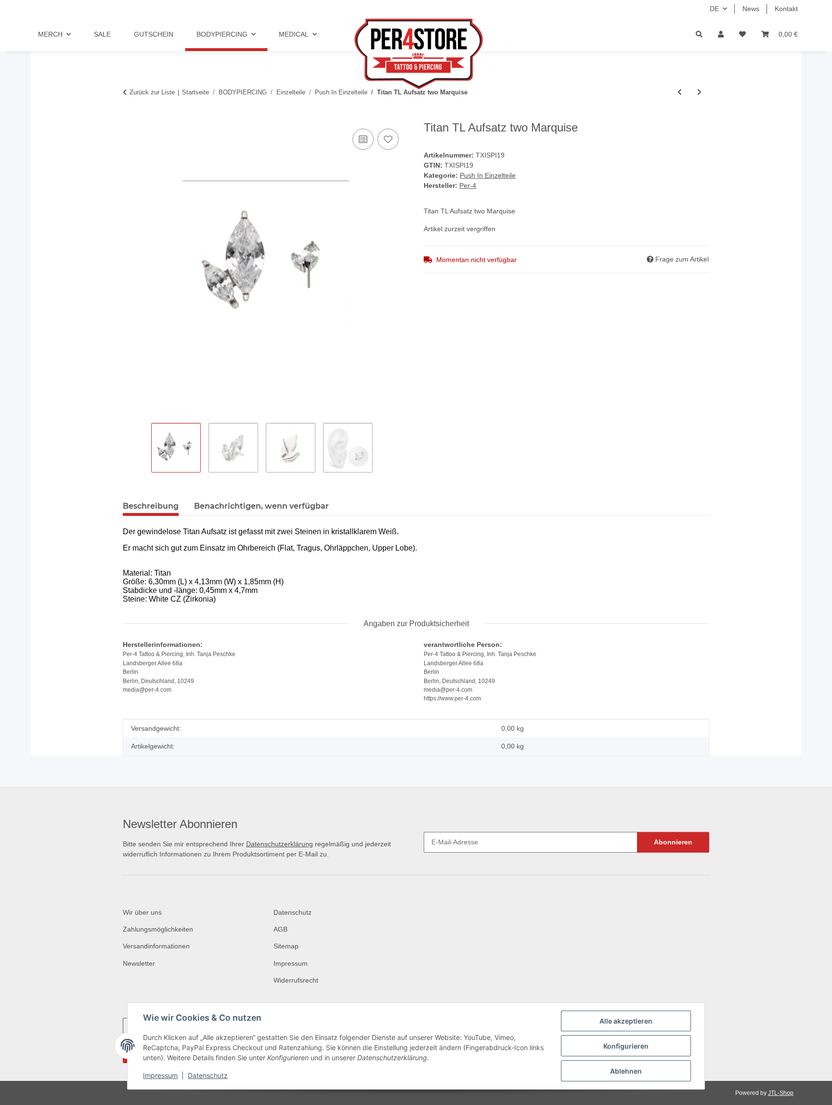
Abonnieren (673, 842)
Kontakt (786, 9)
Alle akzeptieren (625, 1021)
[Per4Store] (416, 54)
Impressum (160, 1075)
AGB (280, 929)
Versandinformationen (156, 946)
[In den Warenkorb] (130, 115)
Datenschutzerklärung (279, 844)
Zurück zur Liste (152, 92)
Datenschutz (208, 1075)
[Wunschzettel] (742, 34)
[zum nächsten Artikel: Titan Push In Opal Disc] (699, 92)
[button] (720, 34)
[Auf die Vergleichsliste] (363, 139)
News (750, 9)
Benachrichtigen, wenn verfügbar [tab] (261, 506)
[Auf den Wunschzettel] (388, 139)
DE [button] (714, 9)
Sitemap (286, 946)
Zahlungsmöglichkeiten (158, 929)
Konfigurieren (626, 1046)
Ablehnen (626, 1071)
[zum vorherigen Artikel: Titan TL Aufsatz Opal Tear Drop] (679, 92)
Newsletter (139, 963)
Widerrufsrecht (295, 980)
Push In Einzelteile (488, 175)
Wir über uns (142, 912)
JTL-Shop (780, 1093)
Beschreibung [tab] (151, 506)
